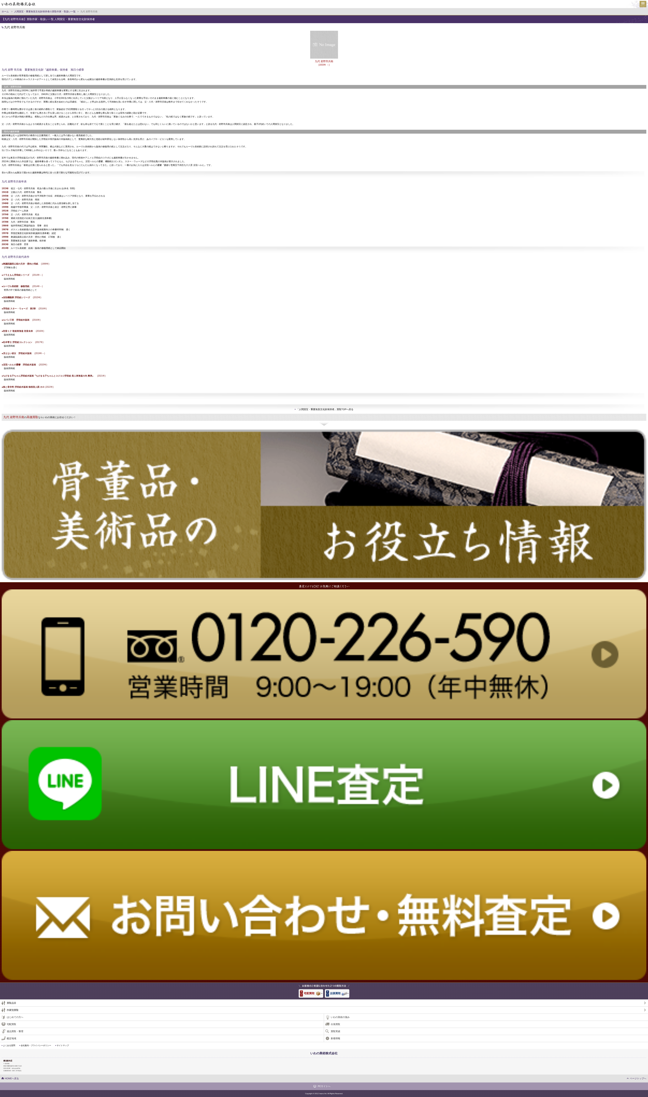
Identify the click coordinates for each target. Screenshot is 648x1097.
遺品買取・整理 (15, 1031)
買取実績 (335, 1031)
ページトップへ (638, 1078)
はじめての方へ (15, 1017)
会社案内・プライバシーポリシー (36, 1045)
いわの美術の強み (340, 1017)
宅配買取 (11, 1024)
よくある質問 (9, 1045)
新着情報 (335, 1038)
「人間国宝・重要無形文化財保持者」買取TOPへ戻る (324, 409)
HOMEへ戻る (12, 1078)
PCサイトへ (324, 1086)
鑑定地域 (11, 1038)
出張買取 (335, 1024)
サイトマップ (63, 1045)
